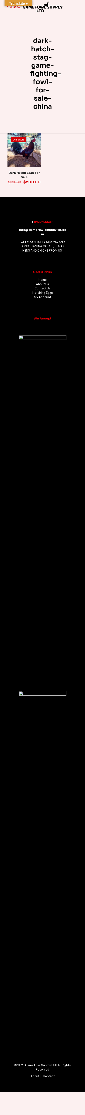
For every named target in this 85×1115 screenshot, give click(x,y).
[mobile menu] (79, 7)
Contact (49, 1076)
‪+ (33, 222)
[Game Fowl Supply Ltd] (42, 7)
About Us (42, 284)
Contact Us (42, 288)
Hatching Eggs (42, 293)
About (35, 1076)
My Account (42, 297)
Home (43, 280)
